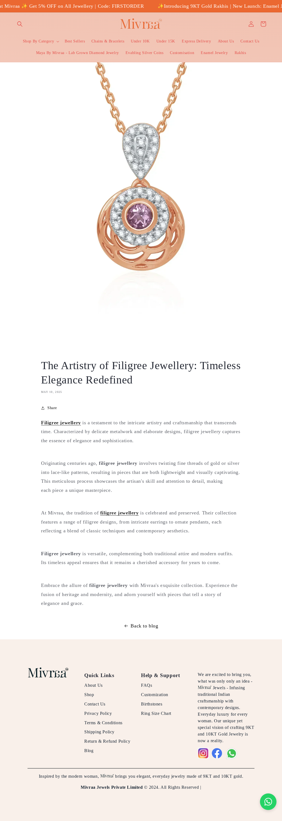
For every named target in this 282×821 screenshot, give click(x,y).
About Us (93, 685)
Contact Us (94, 704)
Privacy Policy (98, 713)
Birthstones (151, 704)
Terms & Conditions (103, 722)
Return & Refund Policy (107, 741)
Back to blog (144, 626)
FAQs (146, 685)
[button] (20, 24)
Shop (89, 694)
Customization (154, 694)
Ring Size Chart (156, 713)
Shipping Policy (99, 731)
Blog (88, 750)
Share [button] (52, 408)
